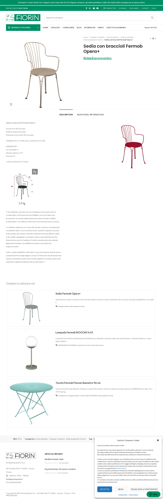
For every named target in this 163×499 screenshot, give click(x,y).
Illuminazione (100, 345)
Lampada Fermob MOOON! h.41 (74, 332)
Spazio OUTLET (151, 28)
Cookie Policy (123, 495)
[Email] (94, 8)
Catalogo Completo (97, 37)
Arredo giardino (113, 37)
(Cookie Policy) (121, 468)
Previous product (150, 38)
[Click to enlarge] (11, 104)
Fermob (92, 345)
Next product (155, 38)
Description (66, 114)
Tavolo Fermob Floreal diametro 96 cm (78, 382)
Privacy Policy (133, 495)
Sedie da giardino (127, 37)
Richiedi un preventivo (97, 58)
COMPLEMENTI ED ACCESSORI (67, 345)
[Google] (90, 8)
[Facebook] (86, 8)
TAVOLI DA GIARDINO (91, 395)
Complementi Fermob (83, 345)
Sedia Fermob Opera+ (68, 293)
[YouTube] (97, 8)
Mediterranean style (54, 459)
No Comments (64, 463)
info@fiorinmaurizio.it (14, 479)
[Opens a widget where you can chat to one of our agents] (153, 494)
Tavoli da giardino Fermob (105, 395)
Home (85, 37)
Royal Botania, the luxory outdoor (60, 469)
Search (152, 18)
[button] (158, 440)
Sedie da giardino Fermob (93, 40)
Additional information (90, 114)
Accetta (104, 489)
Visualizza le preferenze (144, 489)
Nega (120, 489)
